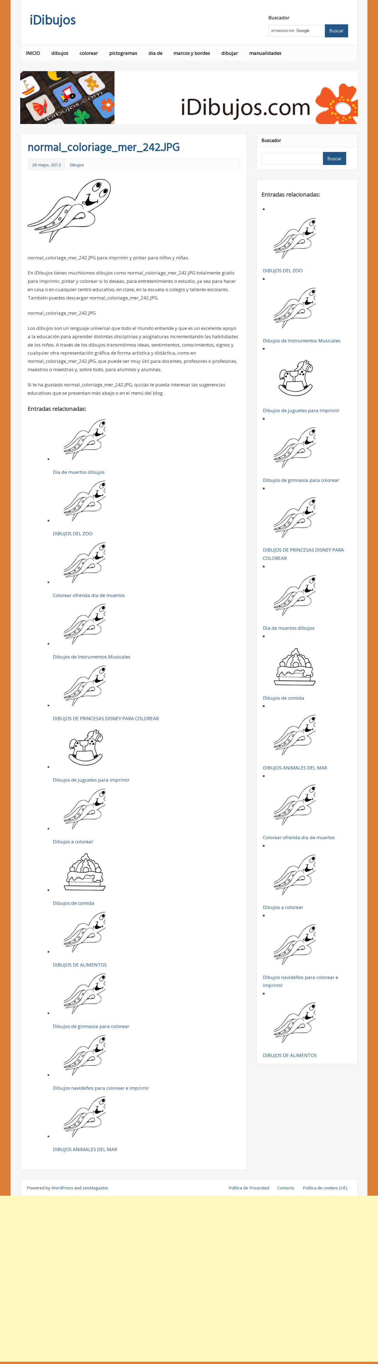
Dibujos (76, 164)
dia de (155, 53)
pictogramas (123, 53)
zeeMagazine (95, 1187)
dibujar (229, 53)
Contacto (285, 1187)
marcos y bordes (192, 53)
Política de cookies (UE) (325, 1187)
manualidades (265, 53)
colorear (89, 53)
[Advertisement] (189, 1279)
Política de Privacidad (249, 1187)
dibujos (59, 53)
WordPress (62, 1187)
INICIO (33, 53)
